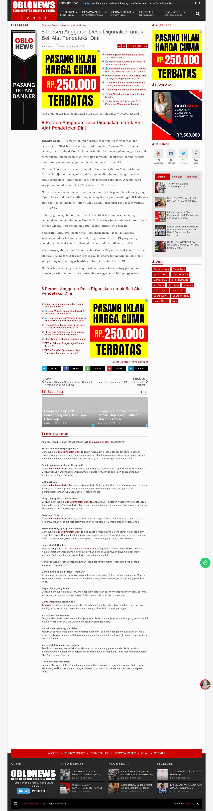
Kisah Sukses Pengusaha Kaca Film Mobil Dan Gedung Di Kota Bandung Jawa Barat (137, 774)
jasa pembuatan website (96, 441)
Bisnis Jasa (179, 269)
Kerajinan (188, 285)
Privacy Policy (74, 753)
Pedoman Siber (125, 753)
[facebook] (21, 18)
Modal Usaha (161, 290)
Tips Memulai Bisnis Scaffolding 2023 (177, 185)
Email (144, 46)
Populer (162, 176)
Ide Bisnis (159, 285)
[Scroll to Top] (197, 804)
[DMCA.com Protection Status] (33, 791)
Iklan (144, 753)
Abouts (53, 753)
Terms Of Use (99, 753)
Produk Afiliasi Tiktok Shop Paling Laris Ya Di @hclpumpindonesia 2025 (125, 77)
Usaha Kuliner (161, 295)
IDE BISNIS (67, 13)
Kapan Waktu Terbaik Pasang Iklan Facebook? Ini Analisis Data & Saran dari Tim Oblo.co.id (182, 230)
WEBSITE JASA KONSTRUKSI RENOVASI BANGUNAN (87, 787)
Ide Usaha (173, 285)
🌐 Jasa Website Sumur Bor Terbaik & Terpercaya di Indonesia (125, 63)
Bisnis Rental (160, 279)
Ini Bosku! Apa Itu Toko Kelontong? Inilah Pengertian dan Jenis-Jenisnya (182, 215)
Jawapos (125, 361)
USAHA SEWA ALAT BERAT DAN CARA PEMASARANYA (182, 199)
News (134, 361)
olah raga (143, 361)
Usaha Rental (161, 301)
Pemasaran (92, 13)
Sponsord (173, 13)
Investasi (147, 13)
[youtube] (39, 18)
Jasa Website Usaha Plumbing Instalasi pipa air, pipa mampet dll (86, 774)
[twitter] (27, 18)
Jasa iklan (47, 605)
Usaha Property (181, 295)
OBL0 (188, 803)
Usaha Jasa (178, 290)
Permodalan (121, 13)
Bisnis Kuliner (161, 274)
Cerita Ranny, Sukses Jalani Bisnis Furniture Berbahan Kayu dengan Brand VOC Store (136, 789)
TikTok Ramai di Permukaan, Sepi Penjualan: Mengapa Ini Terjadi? (123, 102)
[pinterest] (33, 18)
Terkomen (192, 176)
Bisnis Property (180, 274)
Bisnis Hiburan (161, 269)
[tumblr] (45, 18)
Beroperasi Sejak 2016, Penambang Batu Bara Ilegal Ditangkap (65, 415)
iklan (174, 301)
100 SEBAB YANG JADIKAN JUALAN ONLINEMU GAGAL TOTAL (186, 787)
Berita (116, 361)
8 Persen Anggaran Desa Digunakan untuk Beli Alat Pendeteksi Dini (92, 291)
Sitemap (159, 753)
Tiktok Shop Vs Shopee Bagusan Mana (125, 89)
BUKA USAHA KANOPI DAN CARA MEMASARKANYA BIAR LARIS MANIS (183, 245)
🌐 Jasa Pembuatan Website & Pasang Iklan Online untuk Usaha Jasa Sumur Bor (127, 3)
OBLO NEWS (29, 803)
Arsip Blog (177, 176)
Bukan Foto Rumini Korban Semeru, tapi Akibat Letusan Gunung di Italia (118, 415)
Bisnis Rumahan (180, 279)
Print (133, 46)
